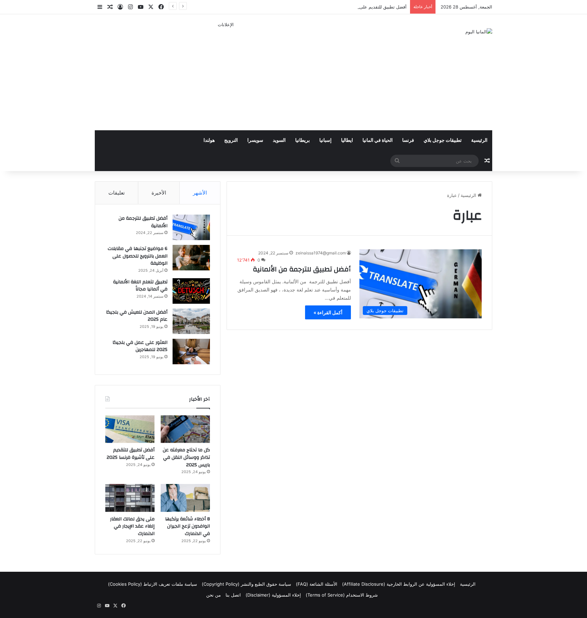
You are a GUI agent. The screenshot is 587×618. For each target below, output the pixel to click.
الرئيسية (479, 140)
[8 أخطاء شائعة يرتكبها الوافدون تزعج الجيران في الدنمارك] (185, 498)
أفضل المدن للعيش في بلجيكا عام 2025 (136, 316)
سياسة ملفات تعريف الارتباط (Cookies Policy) (152, 584)
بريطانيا (302, 140)
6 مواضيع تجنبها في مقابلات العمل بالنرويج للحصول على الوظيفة (137, 256)
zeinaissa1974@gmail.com (321, 252)
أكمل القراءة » (328, 312)
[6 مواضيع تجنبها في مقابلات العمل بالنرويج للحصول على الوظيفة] (191, 257)
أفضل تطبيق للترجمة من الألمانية (302, 269)
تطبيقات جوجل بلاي (443, 140)
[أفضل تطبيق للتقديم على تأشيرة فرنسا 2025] (130, 429)
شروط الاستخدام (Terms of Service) (342, 595)
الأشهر (200, 192)
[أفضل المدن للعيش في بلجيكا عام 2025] (191, 321)
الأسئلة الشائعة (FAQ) (316, 584)
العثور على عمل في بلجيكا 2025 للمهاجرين (139, 346)
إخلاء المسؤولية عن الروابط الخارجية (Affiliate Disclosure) (398, 584)
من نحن (213, 595)
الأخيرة (159, 192)
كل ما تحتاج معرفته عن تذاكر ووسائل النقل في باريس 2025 (186, 457)
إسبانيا (325, 140)
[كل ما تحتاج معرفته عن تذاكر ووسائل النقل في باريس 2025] (185, 429)
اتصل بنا (233, 595)
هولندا (209, 140)
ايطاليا (347, 140)
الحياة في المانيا (377, 140)
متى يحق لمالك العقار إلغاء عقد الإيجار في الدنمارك (132, 526)
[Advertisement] (225, 75)
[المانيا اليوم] (478, 31)
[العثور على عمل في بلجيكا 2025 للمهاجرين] (191, 351)
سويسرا (255, 140)
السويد (279, 140)
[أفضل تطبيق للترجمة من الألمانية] (191, 227)
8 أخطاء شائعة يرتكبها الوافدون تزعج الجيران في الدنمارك (187, 526)
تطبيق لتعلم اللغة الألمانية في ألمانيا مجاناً (140, 286)
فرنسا (408, 140)
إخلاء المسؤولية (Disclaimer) (273, 595)
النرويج (231, 140)
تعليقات (116, 192)
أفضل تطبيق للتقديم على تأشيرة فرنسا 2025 (364, 7)
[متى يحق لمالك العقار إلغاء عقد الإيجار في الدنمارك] (130, 498)
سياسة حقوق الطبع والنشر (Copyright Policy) (246, 584)
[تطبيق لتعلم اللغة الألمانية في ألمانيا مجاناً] (191, 291)
